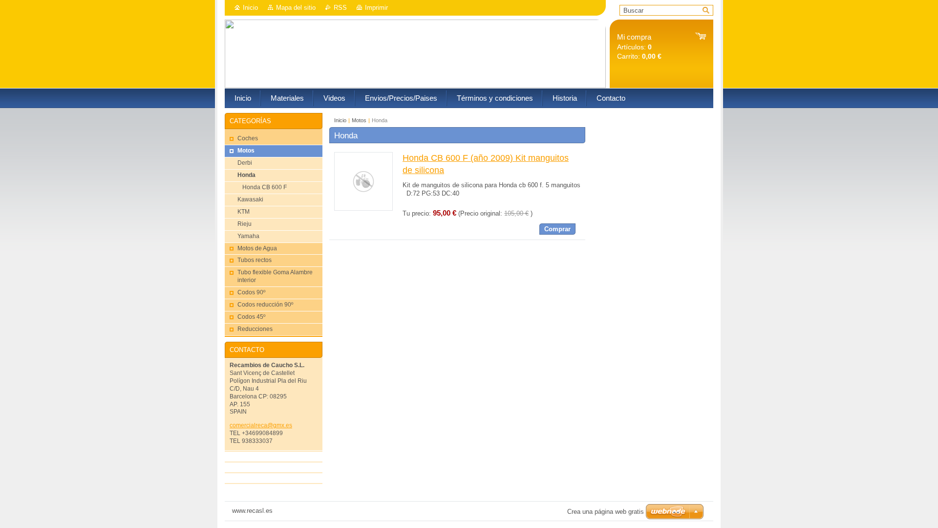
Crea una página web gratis (605, 511)
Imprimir (376, 7)
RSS (340, 7)
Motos (359, 120)
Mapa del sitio (296, 7)
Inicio (250, 7)
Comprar (557, 229)
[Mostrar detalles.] (363, 208)
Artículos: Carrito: (639, 46)
